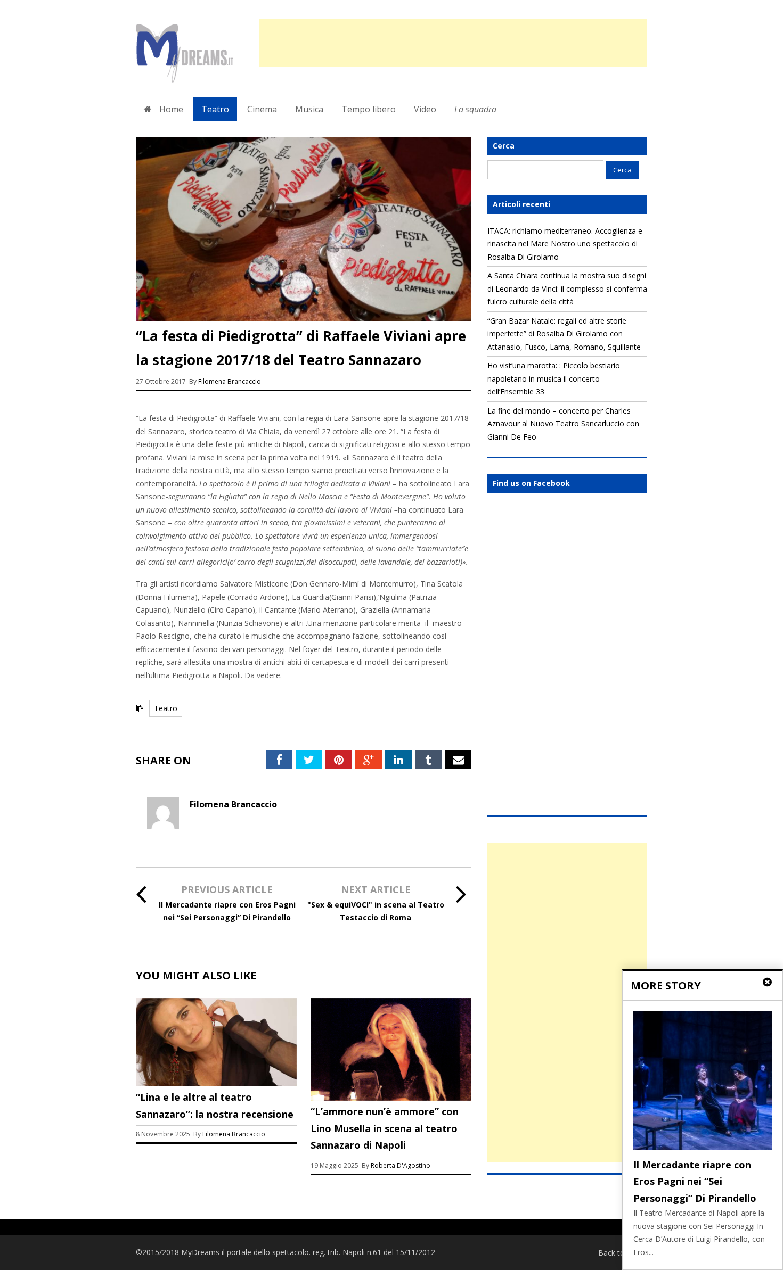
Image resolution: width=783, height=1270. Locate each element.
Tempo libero (368, 109)
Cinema (262, 109)
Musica (309, 109)
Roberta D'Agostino (400, 1165)
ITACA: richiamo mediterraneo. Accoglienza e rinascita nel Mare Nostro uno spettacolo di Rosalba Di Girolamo (564, 244)
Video (425, 109)
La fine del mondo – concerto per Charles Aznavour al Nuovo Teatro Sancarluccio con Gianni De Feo (563, 424)
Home (170, 109)
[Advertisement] (453, 43)
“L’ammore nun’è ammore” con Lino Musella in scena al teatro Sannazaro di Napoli (385, 1128)
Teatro (215, 109)
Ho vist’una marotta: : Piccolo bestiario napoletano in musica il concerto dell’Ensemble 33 (553, 378)
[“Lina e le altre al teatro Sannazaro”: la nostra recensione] (216, 1083)
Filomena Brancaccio (229, 381)
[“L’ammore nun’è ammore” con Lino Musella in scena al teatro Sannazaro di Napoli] (391, 1098)
